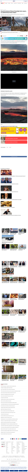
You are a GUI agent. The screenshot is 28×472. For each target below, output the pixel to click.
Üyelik (11, 459)
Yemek (7, 445)
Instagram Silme (23, 449)
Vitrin (12, 445)
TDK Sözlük (23, 450)
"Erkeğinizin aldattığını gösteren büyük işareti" (6, 387)
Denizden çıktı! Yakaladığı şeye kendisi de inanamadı (7, 394)
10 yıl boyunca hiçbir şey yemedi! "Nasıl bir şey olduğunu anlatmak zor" (10, 427)
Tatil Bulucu (25, 3)
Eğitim (7, 449)
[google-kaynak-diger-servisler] (14, 38)
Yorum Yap (25, 35)
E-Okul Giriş (23, 447)
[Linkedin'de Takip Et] (16, 438)
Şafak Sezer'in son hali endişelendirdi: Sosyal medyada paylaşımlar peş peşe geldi (11, 199)
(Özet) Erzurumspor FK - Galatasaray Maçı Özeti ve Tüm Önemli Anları (9, 191)
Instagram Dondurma (24, 448)
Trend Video (15, 3)
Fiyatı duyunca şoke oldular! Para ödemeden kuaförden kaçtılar (9, 402)
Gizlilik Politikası (14, 459)
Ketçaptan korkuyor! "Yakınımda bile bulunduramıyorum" (8, 432)
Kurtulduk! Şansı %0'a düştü (4, 397)
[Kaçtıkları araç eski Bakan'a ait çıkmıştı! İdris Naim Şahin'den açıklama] (6, 180)
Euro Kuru (18, 449)
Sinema (12, 3)
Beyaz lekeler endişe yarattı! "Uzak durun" (6, 409)
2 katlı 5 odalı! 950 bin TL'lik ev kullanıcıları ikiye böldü (8, 389)
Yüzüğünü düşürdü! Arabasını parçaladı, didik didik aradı (8, 407)
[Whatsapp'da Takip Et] (20, 438)
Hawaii (16, 40)
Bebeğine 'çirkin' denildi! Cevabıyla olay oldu (6, 417)
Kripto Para (18, 446)
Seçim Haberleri (13, 446)
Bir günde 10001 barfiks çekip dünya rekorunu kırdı (7, 415)
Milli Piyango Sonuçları (24, 446)
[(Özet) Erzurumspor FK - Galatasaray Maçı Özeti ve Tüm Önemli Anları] (6, 188)
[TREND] (2, 3)
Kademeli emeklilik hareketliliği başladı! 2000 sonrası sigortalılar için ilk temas (11, 215)
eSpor (22, 3)
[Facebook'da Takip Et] (11, 438)
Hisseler (17, 445)
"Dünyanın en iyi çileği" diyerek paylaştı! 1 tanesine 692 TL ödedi (9, 420)
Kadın (6, 446)
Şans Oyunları (12, 450)
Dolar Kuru (18, 448)
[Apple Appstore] (3, 444)
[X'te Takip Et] (12, 438)
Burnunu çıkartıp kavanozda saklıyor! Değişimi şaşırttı (7, 410)
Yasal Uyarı (18, 459)
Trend (6, 448)
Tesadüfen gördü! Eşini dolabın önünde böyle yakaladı (8, 399)
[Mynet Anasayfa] (14, 1)
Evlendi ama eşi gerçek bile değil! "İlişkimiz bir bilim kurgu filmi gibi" (9, 430)
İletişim (7, 459)
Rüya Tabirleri (19, 3)
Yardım (9, 459)
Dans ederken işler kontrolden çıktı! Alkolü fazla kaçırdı (8, 405)
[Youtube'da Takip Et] (18, 438)
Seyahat (9, 3)
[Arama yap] (24, 1)
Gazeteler (12, 448)
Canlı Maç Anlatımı (13, 447)
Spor (6, 450)
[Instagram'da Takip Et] (14, 438)
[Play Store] (3, 442)
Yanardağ (10, 147)
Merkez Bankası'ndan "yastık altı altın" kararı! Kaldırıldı (8, 207)
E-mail (12, 449)
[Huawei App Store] (3, 446)
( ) (14, 156)
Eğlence (6, 3)
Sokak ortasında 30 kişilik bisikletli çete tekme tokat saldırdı (8, 392)
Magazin (7, 447)
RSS (20, 459)
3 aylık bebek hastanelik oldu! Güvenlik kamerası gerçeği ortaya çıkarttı (10, 404)
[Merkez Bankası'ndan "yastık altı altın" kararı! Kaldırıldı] (6, 204)
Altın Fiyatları (18, 447)
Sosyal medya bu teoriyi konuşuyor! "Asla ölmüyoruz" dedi (8, 412)
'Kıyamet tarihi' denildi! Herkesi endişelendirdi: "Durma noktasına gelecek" (10, 425)
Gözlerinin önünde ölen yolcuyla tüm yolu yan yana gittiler (8, 422)
